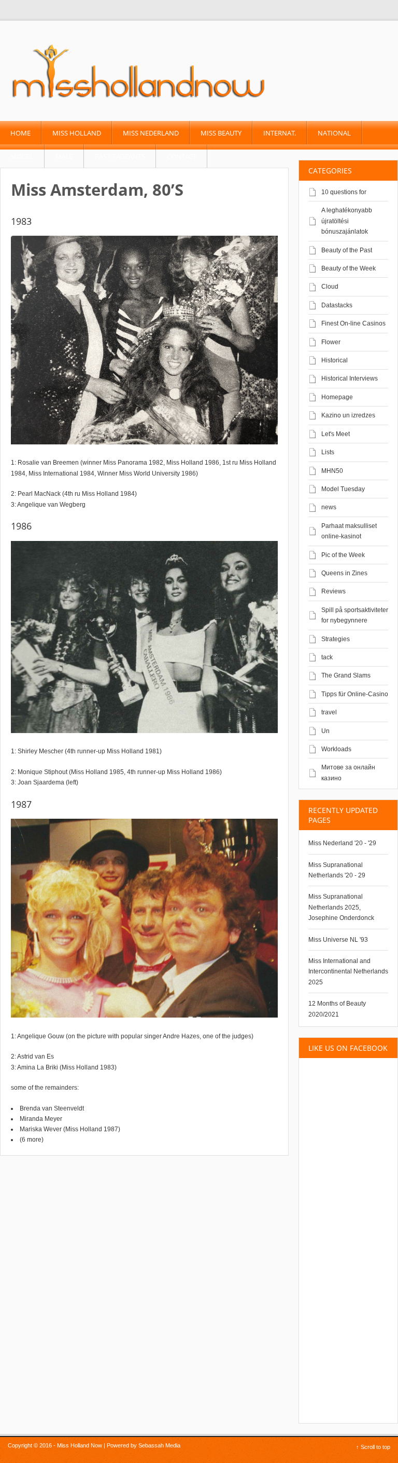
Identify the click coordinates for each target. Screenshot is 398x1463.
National (334, 133)
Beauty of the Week (348, 268)
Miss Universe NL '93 (338, 939)
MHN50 (332, 471)
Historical (334, 360)
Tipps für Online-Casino (354, 694)
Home (20, 133)
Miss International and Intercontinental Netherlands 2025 (348, 971)
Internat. (279, 133)
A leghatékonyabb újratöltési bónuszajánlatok (346, 221)
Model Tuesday (343, 489)
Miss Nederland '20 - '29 (342, 843)
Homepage (337, 397)
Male (64, 156)
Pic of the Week (343, 555)
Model (22, 156)
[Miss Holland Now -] (139, 99)
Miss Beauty (221, 133)
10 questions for (343, 192)
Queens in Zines (344, 573)
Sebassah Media (159, 1445)
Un (325, 731)
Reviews (333, 591)
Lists (327, 452)
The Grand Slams (346, 675)
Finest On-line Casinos (353, 323)
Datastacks (336, 305)
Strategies (335, 639)
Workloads (336, 749)
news (328, 507)
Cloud (329, 286)
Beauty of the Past (346, 250)
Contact (181, 156)
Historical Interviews (349, 378)
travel (329, 712)
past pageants (120, 156)
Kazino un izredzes (348, 415)
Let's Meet (335, 434)
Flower (330, 342)
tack (327, 657)
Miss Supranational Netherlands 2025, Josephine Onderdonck (341, 907)
